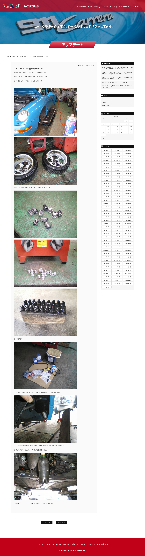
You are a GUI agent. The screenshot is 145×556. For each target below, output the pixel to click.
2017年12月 (117, 233)
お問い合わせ (91, 544)
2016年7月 (106, 253)
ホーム (9, 56)
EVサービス (66, 544)
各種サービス (124, 6)
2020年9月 (128, 203)
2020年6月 (117, 207)
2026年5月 (106, 153)
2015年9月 (106, 263)
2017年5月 (128, 240)
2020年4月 (106, 210)
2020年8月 (106, 207)
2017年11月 (128, 233)
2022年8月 (128, 180)
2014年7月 (128, 277)
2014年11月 (117, 273)
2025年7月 (128, 160)
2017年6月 (117, 240)
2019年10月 (128, 213)
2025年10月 (117, 160)
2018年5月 (106, 230)
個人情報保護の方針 (102, 544)
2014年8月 (117, 277)
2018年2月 (128, 230)
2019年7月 (128, 217)
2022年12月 (128, 177)
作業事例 (94, 6)
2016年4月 (106, 257)
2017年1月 (106, 247)
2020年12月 (128, 200)
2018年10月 (128, 223)
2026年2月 (106, 157)
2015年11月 (117, 260)
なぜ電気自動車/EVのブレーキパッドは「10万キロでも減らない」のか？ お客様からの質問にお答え (117, 67)
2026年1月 (117, 157)
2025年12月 (128, 157)
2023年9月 (106, 173)
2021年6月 (128, 193)
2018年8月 (106, 227)
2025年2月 (128, 163)
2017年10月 (106, 237)
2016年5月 (128, 253)
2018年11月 (117, 223)
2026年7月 (117, 150)
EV (113, 6)
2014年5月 (117, 280)
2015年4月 (128, 267)
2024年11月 (117, 167)
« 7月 (103, 138)
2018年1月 (106, 233)
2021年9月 (128, 190)
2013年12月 (106, 287)
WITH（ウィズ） (21, 6)
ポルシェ (105, 6)
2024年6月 (117, 170)
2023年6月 (117, 173)
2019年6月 (106, 220)
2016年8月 (128, 250)
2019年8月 (117, 217)
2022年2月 (117, 187)
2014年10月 (128, 273)
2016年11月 (128, 247)
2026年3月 (128, 153)
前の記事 (47, 522)
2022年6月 (117, 183)
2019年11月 (117, 213)
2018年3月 (117, 230)
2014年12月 (106, 273)
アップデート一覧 (18, 56)
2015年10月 (128, 260)
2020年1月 (106, 213)
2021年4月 (117, 197)
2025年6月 (106, 163)
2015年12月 (106, 260)
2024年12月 (106, 167)
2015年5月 (117, 267)
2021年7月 (117, 193)
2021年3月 (128, 197)
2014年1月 (128, 283)
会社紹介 (136, 6)
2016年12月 (117, 247)
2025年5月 (117, 163)
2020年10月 (117, 203)
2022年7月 (106, 183)
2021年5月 (106, 197)
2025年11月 (106, 160)
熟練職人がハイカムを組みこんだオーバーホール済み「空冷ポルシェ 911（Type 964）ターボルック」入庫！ (117, 72)
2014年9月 (106, 277)
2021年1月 (117, 200)
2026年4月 (117, 153)
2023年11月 (128, 170)
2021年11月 (106, 190)
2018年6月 (128, 227)
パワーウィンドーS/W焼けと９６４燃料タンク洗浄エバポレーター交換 (117, 86)
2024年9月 (128, 167)
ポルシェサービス (56, 544)
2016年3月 (117, 257)
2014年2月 (117, 283)
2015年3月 (106, 270)
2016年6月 (117, 253)
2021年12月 (128, 187)
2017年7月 (106, 240)
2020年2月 (128, 210)
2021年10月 (117, 190)
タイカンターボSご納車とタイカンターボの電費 (114, 82)
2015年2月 (117, 270)
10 (103, 127)
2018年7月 (117, 227)
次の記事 (61, 522)
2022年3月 (106, 187)
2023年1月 (117, 177)
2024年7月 (106, 170)
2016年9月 (117, 250)
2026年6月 (128, 150)
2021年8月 (106, 193)
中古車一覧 (82, 6)
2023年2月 (106, 177)
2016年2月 (128, 257)
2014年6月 (106, 280)
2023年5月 (128, 173)
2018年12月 (106, 223)
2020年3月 (117, 210)
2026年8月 (106, 150)
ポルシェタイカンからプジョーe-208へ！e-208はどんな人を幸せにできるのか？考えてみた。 (117, 78)
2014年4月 (128, 280)
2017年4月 (106, 243)
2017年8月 (128, 237)
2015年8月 (117, 263)
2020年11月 (106, 203)
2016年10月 (106, 250)
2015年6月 (106, 267)
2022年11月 (106, 180)
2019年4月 (128, 220)
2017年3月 (117, 243)
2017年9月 (117, 237)
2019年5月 (117, 220)
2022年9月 (117, 180)
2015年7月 (128, 263)
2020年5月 (128, 207)
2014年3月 (106, 283)
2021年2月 (106, 200)
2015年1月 (128, 270)
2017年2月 (128, 243)
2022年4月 (128, 183)
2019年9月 (106, 217)
